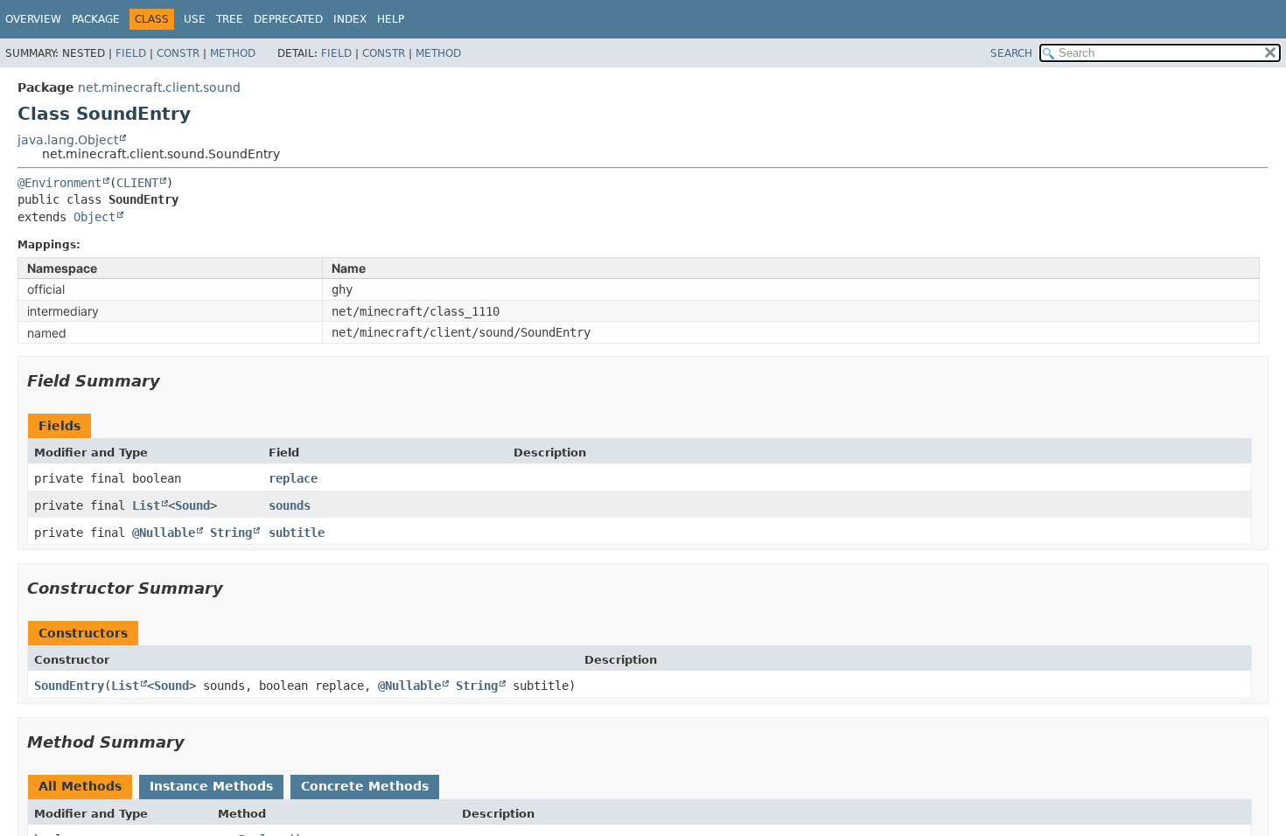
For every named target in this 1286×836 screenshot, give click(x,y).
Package (96, 19)
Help (390, 19)
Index (350, 19)
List (146, 505)
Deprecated (288, 19)
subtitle (297, 533)
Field (130, 53)
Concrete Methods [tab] (365, 786)
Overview (33, 19)
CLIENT (137, 183)
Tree (229, 19)
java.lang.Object (67, 140)
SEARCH (1011, 53)
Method (232, 53)
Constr (178, 53)
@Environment (59, 183)
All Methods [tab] (80, 786)
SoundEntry (69, 686)
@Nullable (163, 533)
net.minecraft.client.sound (159, 87)
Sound (192, 505)
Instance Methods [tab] (211, 786)
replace (293, 478)
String (231, 533)
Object (94, 217)
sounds (290, 505)
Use (195, 19)
